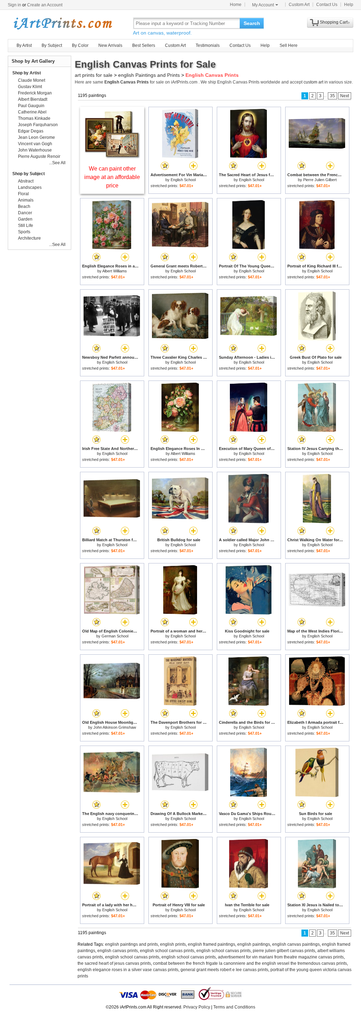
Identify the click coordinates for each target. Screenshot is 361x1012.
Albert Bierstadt (32, 99)
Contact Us (326, 4)
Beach (24, 206)
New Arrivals (110, 45)
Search (252, 23)
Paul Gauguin (31, 105)
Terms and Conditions (234, 1007)
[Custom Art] (112, 157)
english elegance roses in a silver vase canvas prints (128, 969)
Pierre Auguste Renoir (39, 156)
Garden (25, 219)
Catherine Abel (32, 112)
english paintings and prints (131, 944)
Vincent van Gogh (35, 143)
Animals (25, 200)
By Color (80, 45)
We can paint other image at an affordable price (112, 177)
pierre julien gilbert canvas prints (284, 950)
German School (115, 636)
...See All (57, 162)
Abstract (25, 181)
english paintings (253, 944)
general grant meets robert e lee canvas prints (224, 969)
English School (183, 180)
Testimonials (208, 45)
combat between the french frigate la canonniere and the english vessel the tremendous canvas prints (250, 963)
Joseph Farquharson (38, 124)
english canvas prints (117, 950)
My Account (263, 4)
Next (344, 95)
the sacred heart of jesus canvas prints (114, 963)
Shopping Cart (334, 22)
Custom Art (299, 4)
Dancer (25, 212)
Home (235, 4)
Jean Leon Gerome (36, 137)
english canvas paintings (296, 944)
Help (348, 4)
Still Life (25, 225)
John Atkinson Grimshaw (114, 727)
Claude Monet (31, 80)
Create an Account (44, 4)
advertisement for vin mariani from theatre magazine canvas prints (281, 957)
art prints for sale (93, 75)
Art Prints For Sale (62, 23)
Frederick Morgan (35, 93)
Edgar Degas (30, 131)
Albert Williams (114, 271)
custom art (313, 82)
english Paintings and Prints (149, 75)
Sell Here (289, 45)
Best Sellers (143, 45)
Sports (24, 231)
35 (332, 95)
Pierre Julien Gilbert (320, 180)
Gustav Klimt (30, 86)
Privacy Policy (196, 1007)
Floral (23, 193)
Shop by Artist (26, 72)
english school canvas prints (167, 950)
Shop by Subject (28, 173)
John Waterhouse (35, 150)
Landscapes (30, 187)
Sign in (14, 4)
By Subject (52, 45)
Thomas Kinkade (34, 118)
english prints (173, 944)
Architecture (29, 238)
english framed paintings (211, 944)
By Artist (24, 45)
